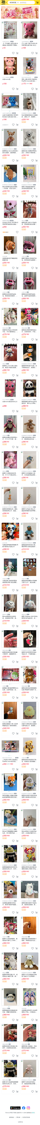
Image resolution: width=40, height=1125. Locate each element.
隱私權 (18, 1117)
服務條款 (11, 1117)
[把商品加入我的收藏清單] (13, 53)
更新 (33, 1112)
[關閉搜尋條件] (18, 2)
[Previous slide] (22, 30)
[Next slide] (37, 30)
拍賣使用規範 (26, 1117)
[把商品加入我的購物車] (17, 53)
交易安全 (20, 1122)
